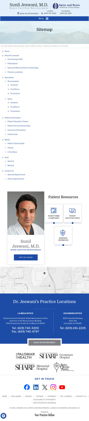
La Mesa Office (25, 313)
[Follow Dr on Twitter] (44, 387)
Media (7, 140)
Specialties (9, 77)
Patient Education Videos (18, 121)
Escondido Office (73, 313)
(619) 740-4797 (28, 331)
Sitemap (39, 396)
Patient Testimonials (16, 143)
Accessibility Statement (44, 400)
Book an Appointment (29, 13)
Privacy (28, 396)
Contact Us (9, 171)
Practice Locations (15, 72)
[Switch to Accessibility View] (3, 416)
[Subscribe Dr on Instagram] (53, 387)
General (11, 161)
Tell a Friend (66, 396)
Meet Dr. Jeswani (25, 257)
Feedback (51, 396)
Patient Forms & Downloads (19, 126)
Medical (11, 165)
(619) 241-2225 (66, 13)
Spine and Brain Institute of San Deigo (23, 68)
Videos (10, 148)
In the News (12, 152)
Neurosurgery (13, 81)
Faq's (7, 157)
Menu (41, 18)
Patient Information (13, 118)
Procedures (15, 93)
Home (7, 51)
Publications (13, 63)
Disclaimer (16, 396)
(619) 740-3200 (50, 13)
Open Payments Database (44, 403)
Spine (10, 99)
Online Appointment (16, 179)
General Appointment (16, 175)
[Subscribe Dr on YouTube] (62, 387)
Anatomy (14, 85)
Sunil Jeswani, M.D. (15, 59)
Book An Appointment (44, 343)
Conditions (14, 89)
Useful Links (13, 134)
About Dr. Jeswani (12, 55)
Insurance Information (17, 130)
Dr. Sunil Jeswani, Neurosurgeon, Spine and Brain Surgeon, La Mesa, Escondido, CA (30, 46)
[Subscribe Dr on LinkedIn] (36, 387)
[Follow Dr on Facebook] (27, 387)
